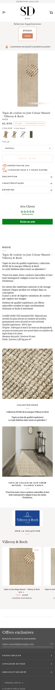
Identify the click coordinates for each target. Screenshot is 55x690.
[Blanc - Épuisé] (23, 135)
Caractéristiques (13, 183)
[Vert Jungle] (31, 135)
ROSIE (5, 119)
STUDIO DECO (12, 689)
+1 (27, 599)
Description (9, 176)
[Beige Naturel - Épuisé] (6, 135)
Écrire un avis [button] (27, 221)
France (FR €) (13, 683)
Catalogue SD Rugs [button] (14, 664)
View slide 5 (43, 103)
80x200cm (9, 148)
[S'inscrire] (50, 644)
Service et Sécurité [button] (14, 672)
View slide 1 (30, 103)
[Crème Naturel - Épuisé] (15, 135)
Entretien (8, 190)
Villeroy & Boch (15, 542)
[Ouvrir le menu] (6, 12)
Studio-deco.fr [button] (11, 655)
